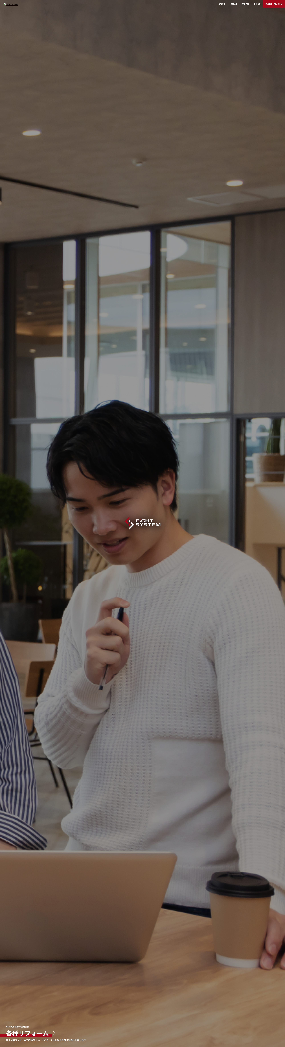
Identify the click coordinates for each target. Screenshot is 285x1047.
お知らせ (257, 4)
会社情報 (222, 4)
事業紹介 (233, 4)
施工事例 (245, 4)
